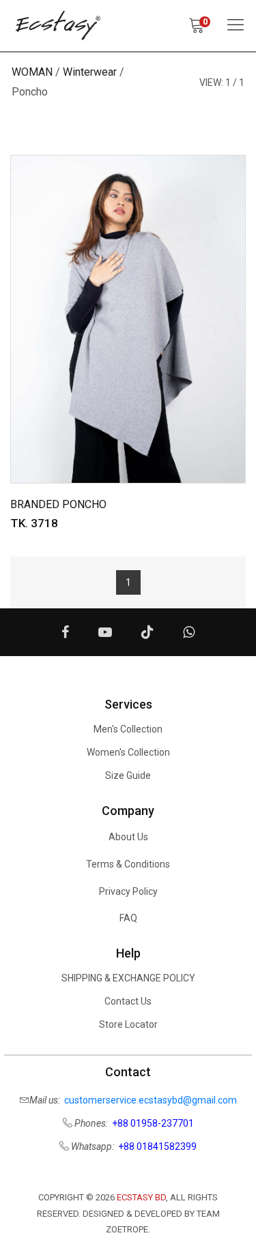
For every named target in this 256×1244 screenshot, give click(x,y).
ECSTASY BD (141, 1197)
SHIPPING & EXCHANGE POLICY (128, 978)
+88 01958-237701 (153, 1123)
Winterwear (90, 71)
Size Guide (128, 775)
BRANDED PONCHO (58, 504)
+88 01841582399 (157, 1146)
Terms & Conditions (128, 864)
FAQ (128, 918)
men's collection (128, 729)
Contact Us (128, 1001)
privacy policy (128, 891)
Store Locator (128, 1024)
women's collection (128, 752)
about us (128, 836)
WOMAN (32, 71)
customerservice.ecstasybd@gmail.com (150, 1100)
